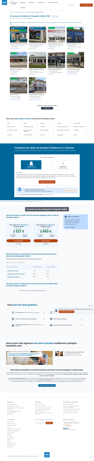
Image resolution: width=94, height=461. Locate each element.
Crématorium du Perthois (13, 277)
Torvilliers (42, 126)
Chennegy (76, 130)
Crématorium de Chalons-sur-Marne (16, 273)
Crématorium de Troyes (13, 270)
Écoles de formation (11, 445)
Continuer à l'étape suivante (47, 182)
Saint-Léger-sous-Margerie (28, 130)
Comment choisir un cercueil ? (13, 406)
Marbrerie (31, 2)
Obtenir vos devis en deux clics (47, 385)
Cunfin (8, 123)
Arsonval (59, 123)
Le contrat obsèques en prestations (70, 410)
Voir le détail (23, 243)
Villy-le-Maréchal (28, 134)
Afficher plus (47, 108)
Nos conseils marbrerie (40, 404)
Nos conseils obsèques (12, 404)
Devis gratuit (67, 425)
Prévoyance (41, 2)
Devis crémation (46, 240)
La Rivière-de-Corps (28, 126)
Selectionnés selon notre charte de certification (20, 18)
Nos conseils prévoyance (68, 404)
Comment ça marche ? (11, 425)
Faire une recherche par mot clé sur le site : (44, 420)
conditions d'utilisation (29, 201)
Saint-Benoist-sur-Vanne (63, 130)
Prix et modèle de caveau (40, 406)
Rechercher (50, 422)
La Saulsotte (77, 123)
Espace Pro (9, 441)
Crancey (42, 134)
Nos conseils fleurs (11, 437)
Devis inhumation (18, 240)
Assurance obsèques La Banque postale (71, 409)
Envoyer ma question (70, 227)
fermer (91, 305)
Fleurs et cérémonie (53, 2)
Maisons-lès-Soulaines (79, 126)
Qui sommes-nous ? (11, 423)
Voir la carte (55, 16)
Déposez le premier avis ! (15, 48)
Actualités (22, 7)
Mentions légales (10, 432)
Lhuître (75, 134)
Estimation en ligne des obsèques (72, 422)
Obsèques (22, 2)
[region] (32, 272)
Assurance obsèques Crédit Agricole (70, 412)
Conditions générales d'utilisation (14, 429)
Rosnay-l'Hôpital (44, 130)
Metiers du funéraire (11, 443)
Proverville (9, 134)
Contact (8, 427)
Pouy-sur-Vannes (11, 126)
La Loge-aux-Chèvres (12, 130)
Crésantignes (60, 134)
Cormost (42, 123)
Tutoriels (9, 439)
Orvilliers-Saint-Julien (62, 126)
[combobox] (73, 5)
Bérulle (25, 123)
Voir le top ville (10, 421)
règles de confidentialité (19, 201)
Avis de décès (10, 414)
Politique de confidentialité (12, 430)
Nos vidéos (9, 436)
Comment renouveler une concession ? (43, 407)
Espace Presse (10, 446)
